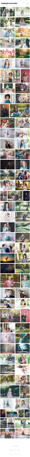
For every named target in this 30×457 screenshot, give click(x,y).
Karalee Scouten (9, 3)
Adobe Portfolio (17, 454)
